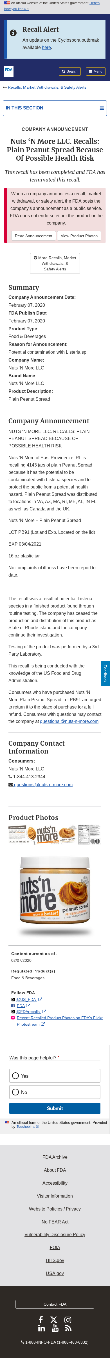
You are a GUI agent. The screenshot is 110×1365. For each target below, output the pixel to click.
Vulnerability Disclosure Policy (54, 1234)
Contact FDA (55, 1304)
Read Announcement (33, 236)
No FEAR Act (55, 1222)
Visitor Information (55, 1196)
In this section (24, 108)
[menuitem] (54, 959)
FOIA (55, 1247)
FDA (21, 1005)
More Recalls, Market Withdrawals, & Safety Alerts (56, 263)
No (24, 1092)
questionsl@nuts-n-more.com (69, 721)
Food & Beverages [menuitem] (27, 978)
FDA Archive (55, 1157)
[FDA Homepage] (9, 71)
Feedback (105, 673)
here (46, 47)
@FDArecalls (28, 1011)
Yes (24, 1075)
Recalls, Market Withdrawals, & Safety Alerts (47, 87)
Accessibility (55, 1183)
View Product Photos (79, 236)
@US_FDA (26, 999)
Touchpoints (26, 1127)
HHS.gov (55, 1260)
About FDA (55, 1170)
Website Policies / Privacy (55, 1209)
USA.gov (55, 1273)
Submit (55, 1108)
